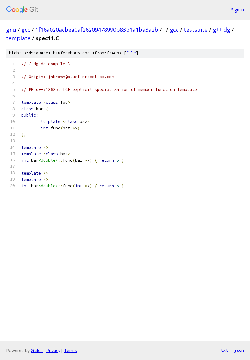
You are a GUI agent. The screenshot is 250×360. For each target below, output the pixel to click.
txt (224, 350)
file (131, 53)
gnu (11, 29)
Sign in (237, 10)
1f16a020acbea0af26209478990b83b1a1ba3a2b (96, 29)
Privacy (53, 350)
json (239, 350)
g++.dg (221, 29)
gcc (25, 29)
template (18, 38)
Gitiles (37, 350)
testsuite (196, 29)
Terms (70, 350)
